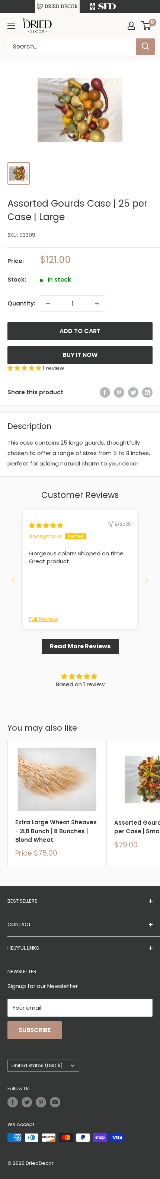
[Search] (145, 46)
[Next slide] (147, 580)
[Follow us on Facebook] (12, 1102)
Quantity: (21, 303)
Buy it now (80, 355)
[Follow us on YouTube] (55, 1102)
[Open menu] (11, 26)
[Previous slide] (13, 580)
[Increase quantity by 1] (97, 303)
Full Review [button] (43, 619)
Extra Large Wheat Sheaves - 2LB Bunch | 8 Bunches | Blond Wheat (56, 831)
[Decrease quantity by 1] (48, 303)
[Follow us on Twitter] (27, 1102)
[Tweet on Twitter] (133, 392)
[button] (25, 368)
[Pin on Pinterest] (119, 392)
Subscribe (35, 1030)
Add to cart (80, 331)
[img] (46, 525)
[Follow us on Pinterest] (41, 1102)
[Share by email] (147, 392)
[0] (146, 25)
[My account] (131, 26)
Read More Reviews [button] (80, 646)
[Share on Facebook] (105, 392)
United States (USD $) (37, 1065)
